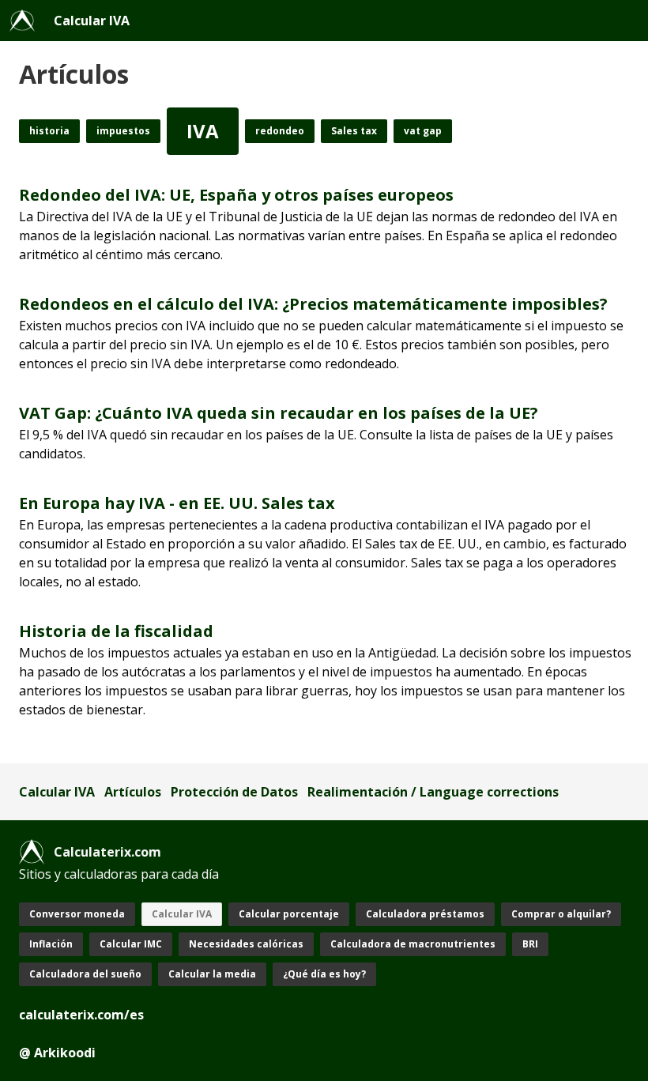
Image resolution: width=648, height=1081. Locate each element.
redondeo (279, 130)
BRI (530, 944)
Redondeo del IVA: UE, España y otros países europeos (236, 194)
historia (49, 130)
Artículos (132, 791)
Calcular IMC (131, 944)
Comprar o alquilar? (561, 914)
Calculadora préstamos (425, 914)
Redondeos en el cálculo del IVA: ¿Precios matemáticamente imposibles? (313, 304)
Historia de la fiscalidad (116, 631)
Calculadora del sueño (85, 974)
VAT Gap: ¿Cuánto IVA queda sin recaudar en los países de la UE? (278, 413)
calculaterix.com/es (81, 1014)
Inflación (51, 944)
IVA (202, 131)
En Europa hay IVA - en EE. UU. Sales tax (177, 503)
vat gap (423, 130)
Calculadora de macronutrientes (412, 944)
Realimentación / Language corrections (433, 791)
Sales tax (354, 130)
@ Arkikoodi (57, 1052)
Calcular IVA (92, 20)
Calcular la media (212, 974)
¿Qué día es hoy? (324, 974)
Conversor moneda (77, 914)
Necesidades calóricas (246, 944)
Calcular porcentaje (289, 914)
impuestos (123, 130)
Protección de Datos (234, 791)
